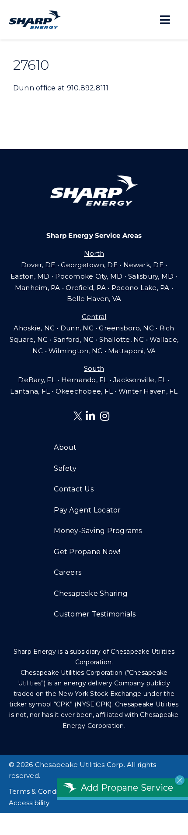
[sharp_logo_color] (35, 14)
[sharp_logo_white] (94, 179)
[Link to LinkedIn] (90, 416)
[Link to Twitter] (79, 417)
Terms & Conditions (41, 791)
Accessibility (29, 803)
